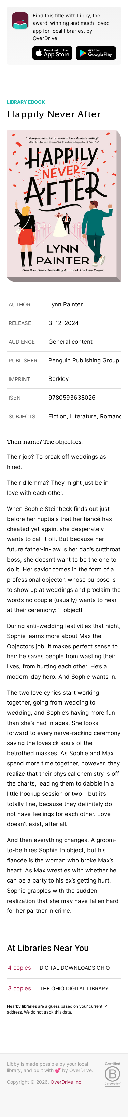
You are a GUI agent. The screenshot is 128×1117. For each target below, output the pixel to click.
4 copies (19, 967)
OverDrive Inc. (67, 1082)
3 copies (19, 988)
